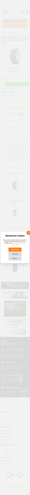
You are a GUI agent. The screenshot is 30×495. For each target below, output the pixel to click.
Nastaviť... (15, 258)
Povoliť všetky (15, 249)
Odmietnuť (15, 254)
